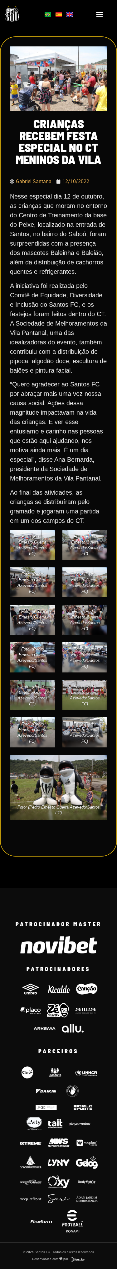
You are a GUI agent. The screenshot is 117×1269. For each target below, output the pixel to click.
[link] (20, 14)
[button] (99, 14)
